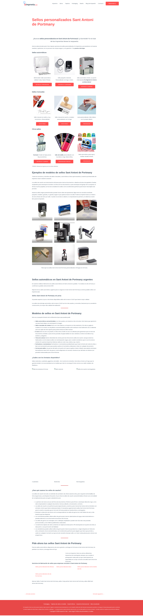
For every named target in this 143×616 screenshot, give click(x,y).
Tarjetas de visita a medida (58, 604)
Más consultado (95, 604)
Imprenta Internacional (82, 604)
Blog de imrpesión (91, 3)
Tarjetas (67, 3)
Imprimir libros (71, 604)
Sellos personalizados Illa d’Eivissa (44, 567)
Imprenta (54, 3)
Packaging (75, 3)
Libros (61, 3)
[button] (112, 3)
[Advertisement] (64, 32)
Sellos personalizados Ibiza (63, 567)
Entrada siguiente (98, 594)
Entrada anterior (30, 594)
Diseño (82, 3)
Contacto (100, 3)
